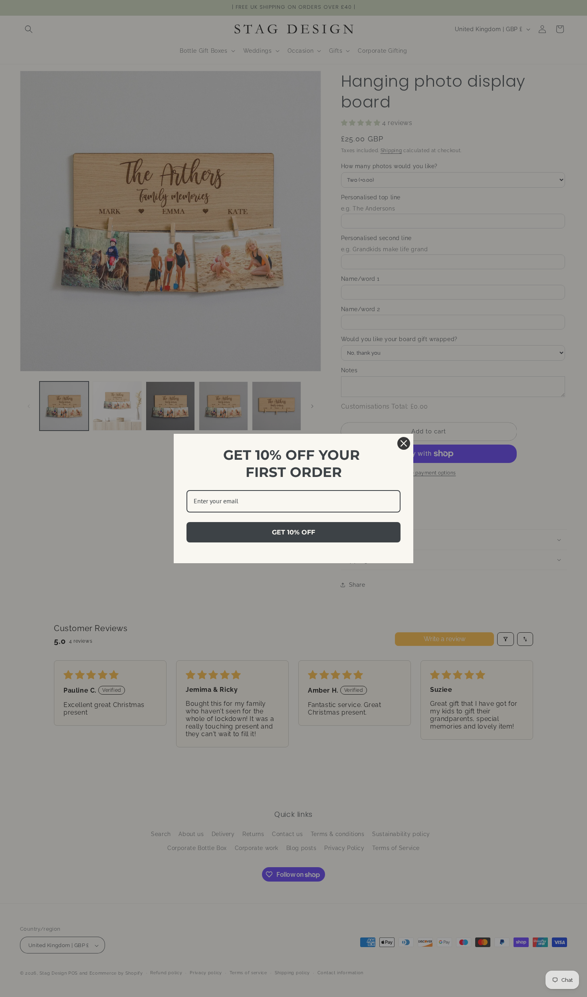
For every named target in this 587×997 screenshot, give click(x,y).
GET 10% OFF (293, 532)
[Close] (403, 443)
